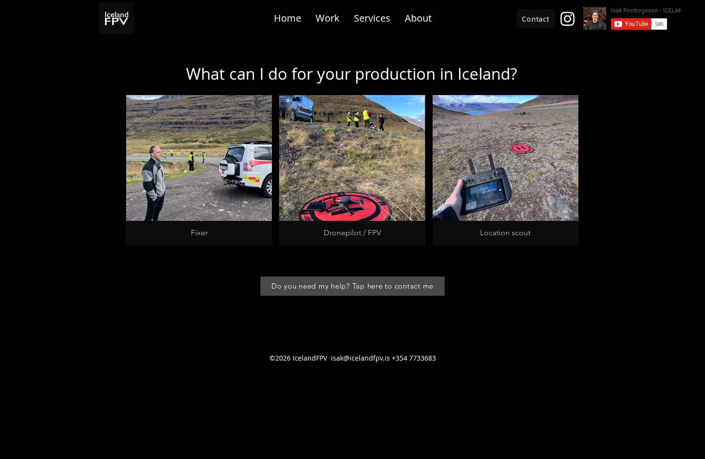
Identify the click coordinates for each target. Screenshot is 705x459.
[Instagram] (567, 18)
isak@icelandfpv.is (360, 357)
